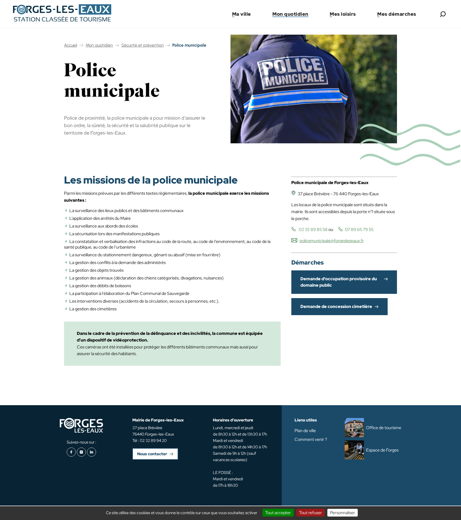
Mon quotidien (99, 45)
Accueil (70, 45)
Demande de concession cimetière (336, 306)
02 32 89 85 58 (313, 229)
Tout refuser (310, 512)
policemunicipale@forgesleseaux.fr (332, 240)
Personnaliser (342, 512)
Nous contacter (152, 454)
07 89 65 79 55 (359, 229)
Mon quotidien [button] (290, 14)
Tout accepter (278, 512)
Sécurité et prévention (142, 45)
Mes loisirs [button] (343, 14)
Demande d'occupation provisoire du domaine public (338, 282)
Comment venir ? (311, 439)
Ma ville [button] (241, 14)
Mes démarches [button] (396, 14)
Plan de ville (305, 430)
